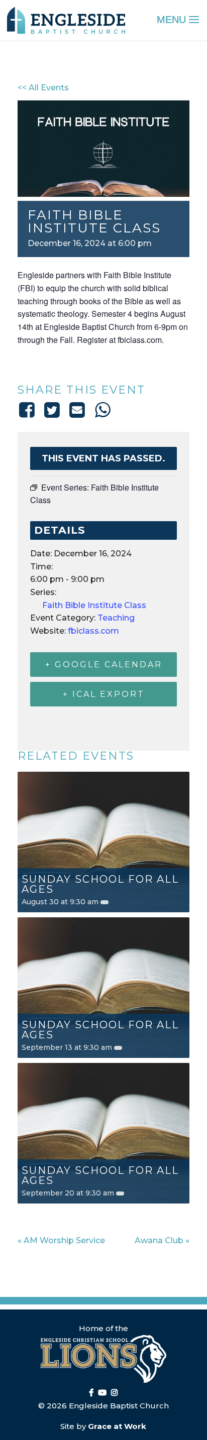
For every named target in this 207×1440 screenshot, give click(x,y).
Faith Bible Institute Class (94, 605)
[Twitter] (51, 410)
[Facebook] (28, 410)
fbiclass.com (93, 631)
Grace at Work (117, 1426)
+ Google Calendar (103, 664)
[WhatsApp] (102, 410)
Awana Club (162, 1240)
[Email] (77, 410)
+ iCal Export (104, 694)
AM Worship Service (61, 1240)
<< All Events (43, 87)
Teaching (116, 618)
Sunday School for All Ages (100, 884)
